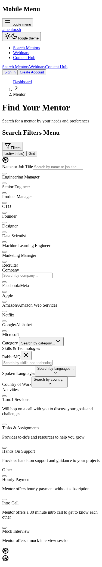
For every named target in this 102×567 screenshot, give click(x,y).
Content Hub (24, 57)
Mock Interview (16, 531)
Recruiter (10, 265)
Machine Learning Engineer (26, 245)
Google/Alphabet (17, 324)
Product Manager (17, 196)
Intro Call (10, 503)
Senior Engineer (16, 186)
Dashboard (22, 81)
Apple (7, 295)
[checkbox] (4, 173)
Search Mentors (26, 47)
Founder (9, 216)
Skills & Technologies (21, 348)
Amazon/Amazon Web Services (29, 305)
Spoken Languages (18, 373)
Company (10, 270)
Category (10, 343)
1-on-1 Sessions (15, 399)
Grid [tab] (32, 154)
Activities (10, 389)
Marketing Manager (19, 255)
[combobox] (27, 275)
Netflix (8, 315)
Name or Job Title (17, 166)
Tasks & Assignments (20, 428)
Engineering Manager (20, 177)
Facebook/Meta (15, 285)
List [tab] (14, 154)
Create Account (32, 72)
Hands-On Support (18, 451)
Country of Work (17, 384)
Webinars (21, 52)
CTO (6, 206)
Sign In (10, 72)
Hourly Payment (16, 479)
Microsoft (10, 334)
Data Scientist (14, 235)
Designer (10, 226)
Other (7, 469)
